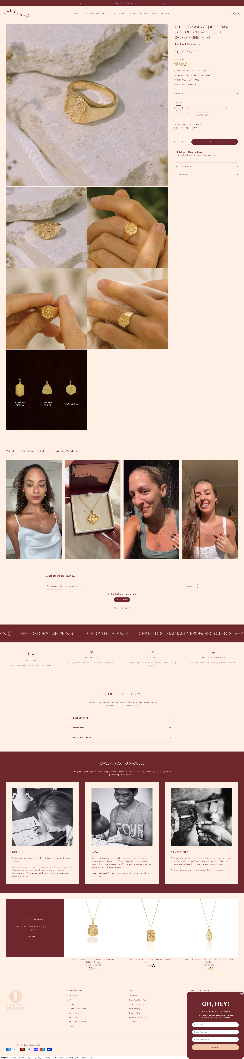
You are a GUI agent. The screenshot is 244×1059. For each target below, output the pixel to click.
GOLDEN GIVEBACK (160, 13)
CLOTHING (119, 13)
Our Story (133, 995)
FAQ (69, 1000)
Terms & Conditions (137, 1017)
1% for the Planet (136, 1004)
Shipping (71, 1004)
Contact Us (72, 995)
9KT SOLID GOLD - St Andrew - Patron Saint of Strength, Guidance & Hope (93, 961)
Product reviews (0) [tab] (54, 586)
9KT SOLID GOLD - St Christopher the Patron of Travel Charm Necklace (209, 961)
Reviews (70, 1026)
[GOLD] (176, 64)
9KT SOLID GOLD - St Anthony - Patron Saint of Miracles (151, 960)
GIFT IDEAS (132, 13)
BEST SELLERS (81, 13)
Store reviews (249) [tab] (72, 586)
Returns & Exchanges (76, 1008)
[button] (180, 44)
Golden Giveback (136, 1013)
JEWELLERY (94, 13)
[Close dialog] (241, 994)
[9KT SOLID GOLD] (185, 64)
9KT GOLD (106, 13)
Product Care (73, 1013)
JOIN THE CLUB (215, 1047)
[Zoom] (162, 180)
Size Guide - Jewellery (77, 1021)
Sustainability (134, 1008)
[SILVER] (181, 64)
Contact (132, 1021)
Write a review (122, 599)
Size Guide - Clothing (76, 1017)
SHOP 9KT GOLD (35, 936)
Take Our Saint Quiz (138, 1000)
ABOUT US (144, 13)
